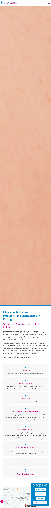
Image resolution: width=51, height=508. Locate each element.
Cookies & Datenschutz (40, 502)
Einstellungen (40, 498)
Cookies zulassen (40, 489)
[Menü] (48, 3)
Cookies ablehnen (40, 493)
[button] (1, 501)
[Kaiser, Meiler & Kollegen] (9, 3)
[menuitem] (48, 3)
